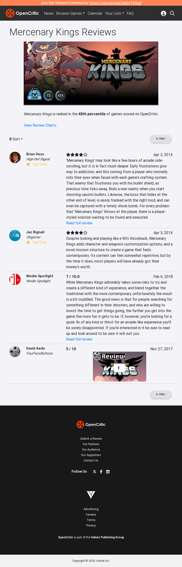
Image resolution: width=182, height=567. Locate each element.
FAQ (130, 13)
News (49, 13)
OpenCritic (65, 537)
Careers (91, 514)
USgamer (33, 237)
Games (69, 13)
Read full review (79, 223)
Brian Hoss (35, 154)
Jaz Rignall (35, 232)
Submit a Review (91, 438)
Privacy (91, 525)
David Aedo (35, 348)
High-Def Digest (38, 159)
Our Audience (91, 449)
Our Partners (91, 444)
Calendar (95, 13)
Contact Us (91, 460)
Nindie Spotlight (39, 276)
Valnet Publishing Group (107, 537)
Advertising (91, 509)
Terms (91, 520)
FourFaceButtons (39, 353)
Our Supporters (91, 455)
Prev (162, 138)
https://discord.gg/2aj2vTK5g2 (115, 2)
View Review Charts (40, 125)
